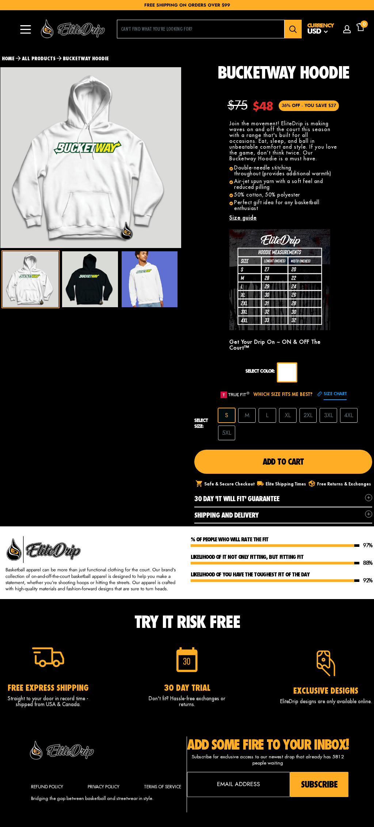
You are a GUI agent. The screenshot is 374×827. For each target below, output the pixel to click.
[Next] (181, 157)
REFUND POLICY (47, 786)
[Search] (293, 29)
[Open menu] (25, 29)
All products (39, 58)
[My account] (347, 29)
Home (8, 58)
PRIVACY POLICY (103, 786)
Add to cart (283, 461)
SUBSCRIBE (319, 784)
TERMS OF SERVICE (162, 786)
